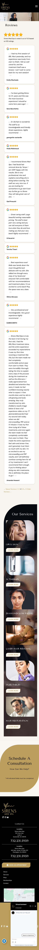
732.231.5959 (19, 841)
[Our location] (37, 926)
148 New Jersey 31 (19, 850)
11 (25, 489)
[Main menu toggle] (36, 6)
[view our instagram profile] (5, 817)
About (5, 872)
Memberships (7, 880)
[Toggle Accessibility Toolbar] (4, 941)
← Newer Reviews (10, 489)
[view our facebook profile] (3, 817)
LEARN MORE (13, 550)
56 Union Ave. (19, 834)
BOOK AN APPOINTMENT (18, 865)
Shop (5, 877)
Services (6, 875)
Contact (6, 883)
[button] (13, 550)
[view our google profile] (8, 817)
